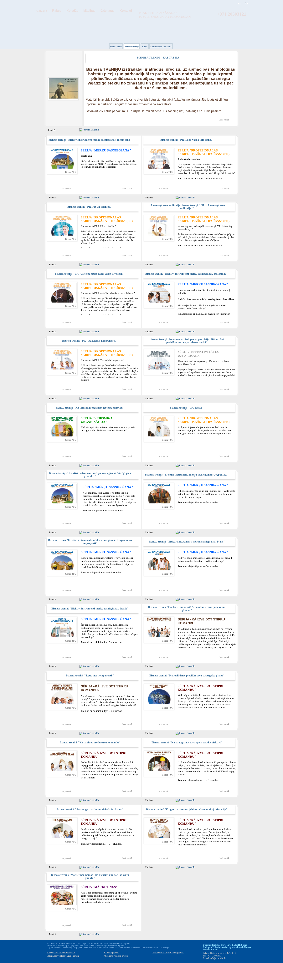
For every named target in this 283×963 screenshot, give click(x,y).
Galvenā (41, 10)
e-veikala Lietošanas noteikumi (61, 952)
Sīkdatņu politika (111, 952)
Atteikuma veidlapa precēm (116, 956)
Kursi (144, 46)
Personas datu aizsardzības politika (168, 952)
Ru (239, 3)
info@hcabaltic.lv (218, 958)
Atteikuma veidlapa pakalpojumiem (63, 956)
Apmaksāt (66, 188)
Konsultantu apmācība (161, 46)
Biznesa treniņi (132, 46)
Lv (247, 3)
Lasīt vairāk (224, 119)
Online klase (116, 46)
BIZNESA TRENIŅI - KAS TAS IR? (158, 57)
